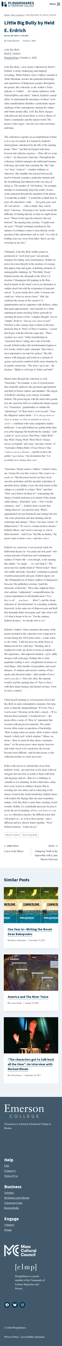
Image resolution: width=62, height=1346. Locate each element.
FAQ (6, 1165)
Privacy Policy (11, 1336)
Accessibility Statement (32, 1336)
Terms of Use (11, 1175)
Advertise (9, 1192)
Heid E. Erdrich (12, 834)
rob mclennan (15, 1075)
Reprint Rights (11, 1207)
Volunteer (9, 1224)
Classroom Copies (13, 1202)
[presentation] (31, 905)
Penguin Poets (11, 57)
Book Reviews (11, 35)
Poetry (24, 35)
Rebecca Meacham (18, 940)
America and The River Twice (28, 997)
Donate (8, 1229)
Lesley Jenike (16, 1002)
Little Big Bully (30, 834)
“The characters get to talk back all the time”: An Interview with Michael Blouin (31, 1064)
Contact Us (10, 1170)
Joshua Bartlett (13, 40)
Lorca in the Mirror (14, 848)
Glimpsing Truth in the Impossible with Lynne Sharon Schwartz (46, 852)
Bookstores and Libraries (16, 1197)
